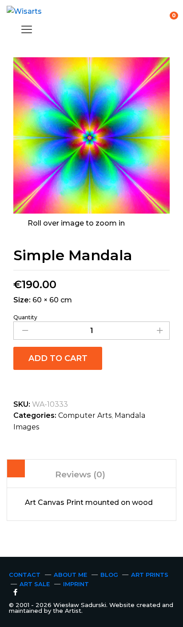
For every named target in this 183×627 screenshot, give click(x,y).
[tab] (16, 470)
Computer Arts (84, 415)
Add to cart (58, 358)
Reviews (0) (80, 474)
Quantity (25, 317)
